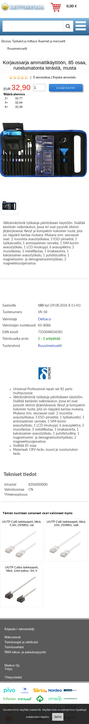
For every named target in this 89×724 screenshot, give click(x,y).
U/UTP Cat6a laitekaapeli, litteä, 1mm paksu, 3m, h (21, 569)
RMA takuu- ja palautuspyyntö (25, 652)
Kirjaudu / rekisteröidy (19, 629)
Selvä (57, 717)
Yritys (9, 669)
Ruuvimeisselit (50, 346)
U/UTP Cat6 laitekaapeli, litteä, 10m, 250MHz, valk (66, 523)
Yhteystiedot (13, 677)
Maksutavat (13, 637)
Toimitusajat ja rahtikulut (21, 642)
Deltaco (44, 319)
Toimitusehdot (14, 647)
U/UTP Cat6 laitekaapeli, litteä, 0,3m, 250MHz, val (21, 523)
